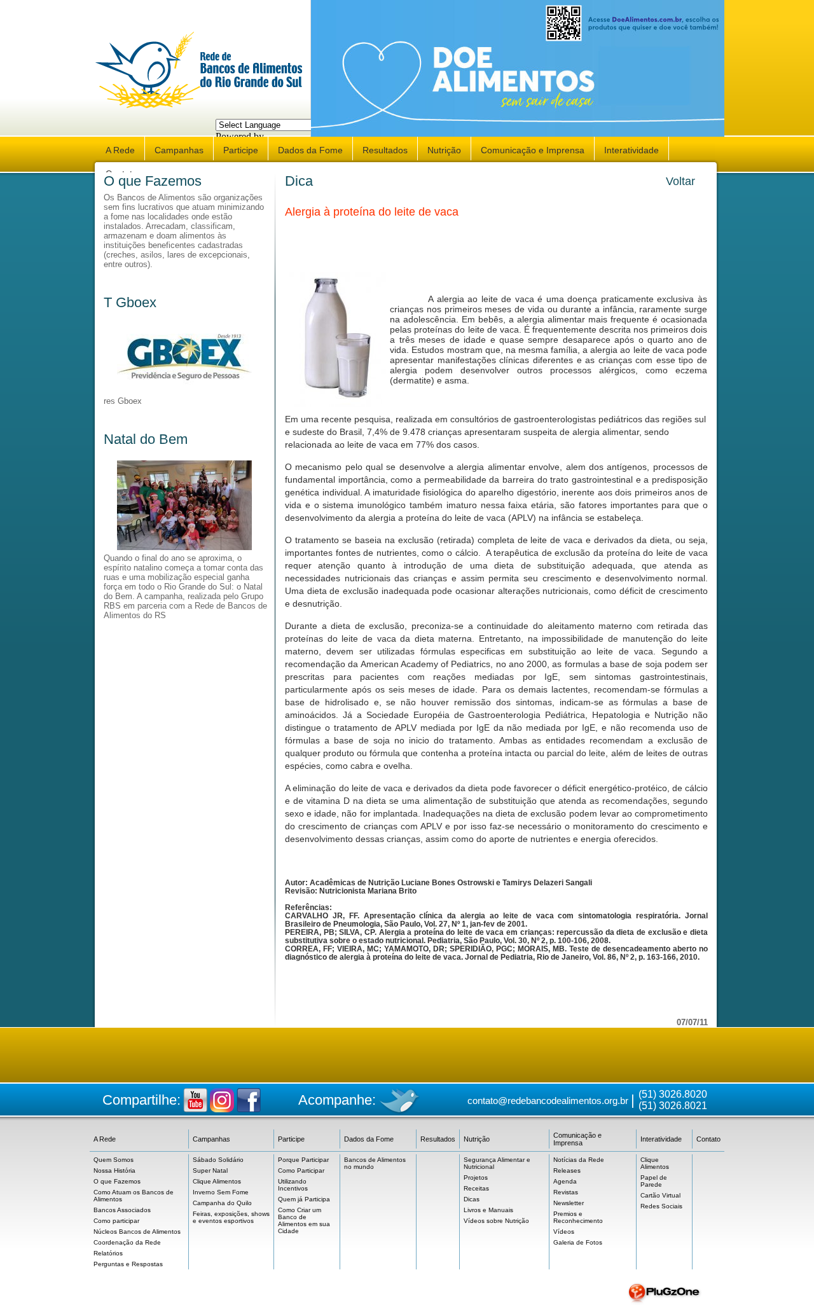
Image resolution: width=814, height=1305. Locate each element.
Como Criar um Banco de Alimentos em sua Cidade (304, 1220)
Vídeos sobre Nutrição (496, 1220)
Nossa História (114, 1170)
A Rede (120, 150)
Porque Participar (303, 1159)
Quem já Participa (304, 1199)
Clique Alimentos (217, 1181)
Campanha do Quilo (222, 1202)
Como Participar (301, 1170)
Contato (708, 1139)
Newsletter (568, 1202)
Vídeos (563, 1231)
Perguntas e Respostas (128, 1263)
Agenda (565, 1181)
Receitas (476, 1188)
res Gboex (123, 401)
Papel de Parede (653, 1181)
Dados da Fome (310, 150)
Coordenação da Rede (127, 1242)
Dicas (471, 1199)
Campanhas (179, 150)
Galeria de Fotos (577, 1242)
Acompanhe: (337, 1100)
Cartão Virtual (660, 1195)
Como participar (116, 1220)
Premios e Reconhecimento (578, 1217)
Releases (567, 1170)
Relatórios (108, 1253)
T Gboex (130, 302)
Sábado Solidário (218, 1159)
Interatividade (631, 150)
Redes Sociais (661, 1206)
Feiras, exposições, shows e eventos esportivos (231, 1217)
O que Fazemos (153, 181)
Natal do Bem (146, 439)
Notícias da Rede (578, 1159)
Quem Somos (113, 1159)
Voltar (680, 181)
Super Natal (210, 1170)
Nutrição (444, 150)
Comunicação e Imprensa (532, 150)
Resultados (385, 150)
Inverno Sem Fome (221, 1192)
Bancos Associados (122, 1209)
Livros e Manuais (488, 1209)
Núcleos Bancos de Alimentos (137, 1231)
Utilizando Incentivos (293, 1185)
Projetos (476, 1177)
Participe (240, 150)
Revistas (565, 1192)
